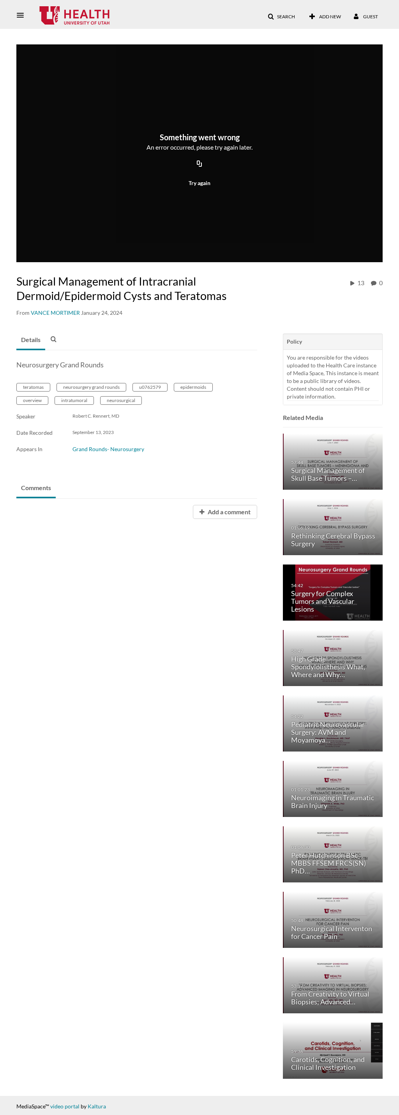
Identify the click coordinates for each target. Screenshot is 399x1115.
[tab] (30, 340)
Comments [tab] (36, 487)
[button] (22, 15)
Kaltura (97, 1106)
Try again (199, 183)
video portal (64, 1106)
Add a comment (229, 511)
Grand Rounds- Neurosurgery (108, 449)
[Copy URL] (199, 164)
